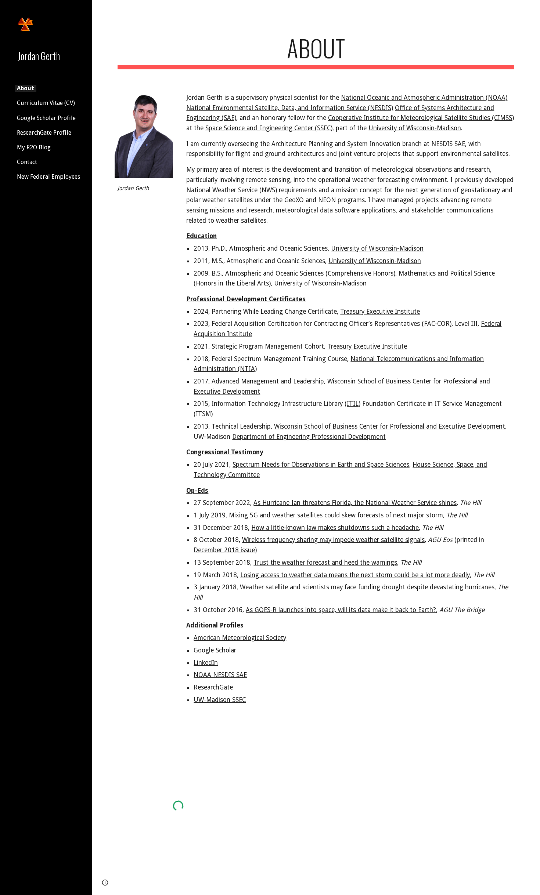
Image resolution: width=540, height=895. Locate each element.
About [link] (25, 88)
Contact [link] (27, 162)
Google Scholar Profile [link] (46, 117)
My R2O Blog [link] (34, 147)
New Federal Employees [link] (48, 176)
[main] (316, 51)
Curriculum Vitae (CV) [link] (46, 102)
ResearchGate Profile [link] (44, 132)
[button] (531, 10)
